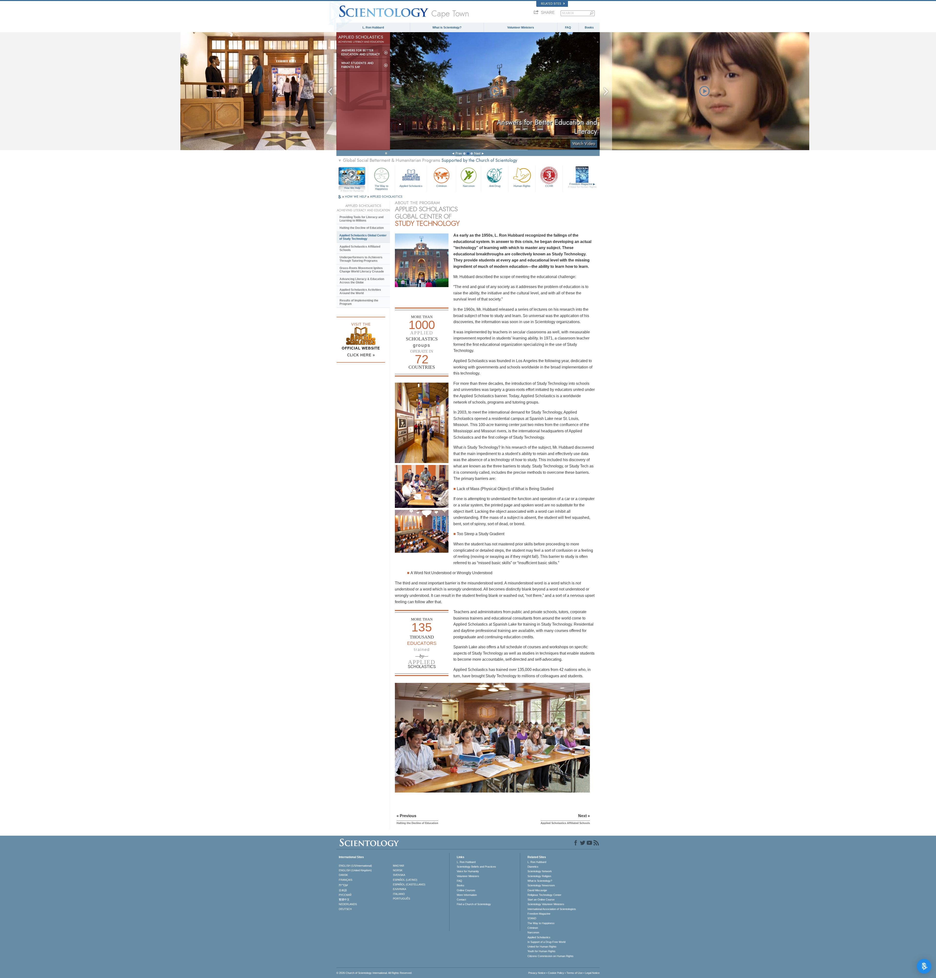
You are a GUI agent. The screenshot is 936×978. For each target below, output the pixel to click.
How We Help (352, 188)
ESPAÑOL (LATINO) (405, 879)
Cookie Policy (556, 972)
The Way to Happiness (381, 187)
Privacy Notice (537, 972)
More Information (467, 894)
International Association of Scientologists (551, 909)
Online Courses (466, 890)
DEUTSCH (345, 909)
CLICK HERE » (361, 355)
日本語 (343, 890)
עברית (343, 885)
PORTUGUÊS (401, 898)
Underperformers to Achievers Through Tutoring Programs (361, 259)
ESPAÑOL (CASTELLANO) (409, 884)
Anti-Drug (494, 185)
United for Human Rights (541, 946)
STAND (531, 918)
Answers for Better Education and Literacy (360, 52)
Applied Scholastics (411, 185)
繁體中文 (344, 899)
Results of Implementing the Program (359, 302)
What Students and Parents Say (357, 65)
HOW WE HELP (356, 196)
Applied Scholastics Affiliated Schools (360, 248)
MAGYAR (398, 865)
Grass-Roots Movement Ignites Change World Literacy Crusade (362, 269)
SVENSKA (399, 874)
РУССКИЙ (345, 894)
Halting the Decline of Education (362, 228)
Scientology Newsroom (541, 885)
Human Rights (522, 185)
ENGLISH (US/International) (355, 865)
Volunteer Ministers (520, 27)
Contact (461, 899)
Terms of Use (574, 972)
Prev (459, 153)
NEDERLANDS (348, 904)
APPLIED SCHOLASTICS (386, 196)
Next (477, 153)
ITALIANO (399, 893)
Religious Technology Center (544, 894)
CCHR (549, 185)
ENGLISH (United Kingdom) (355, 870)
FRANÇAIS (345, 879)
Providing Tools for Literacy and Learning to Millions (361, 218)
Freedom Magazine (582, 185)
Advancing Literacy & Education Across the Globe (362, 280)
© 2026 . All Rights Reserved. (374, 972)
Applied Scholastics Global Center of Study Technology (363, 237)
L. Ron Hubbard (373, 27)
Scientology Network (539, 871)
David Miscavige (537, 890)
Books (589, 27)
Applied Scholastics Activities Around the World (360, 291)
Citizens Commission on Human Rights (550, 956)
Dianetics (532, 866)
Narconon (469, 185)
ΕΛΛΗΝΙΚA (399, 889)
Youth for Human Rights (541, 951)
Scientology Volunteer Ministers (545, 904)
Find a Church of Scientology (474, 904)
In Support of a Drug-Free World (546, 941)
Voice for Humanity (468, 871)
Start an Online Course (541, 899)
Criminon (441, 185)
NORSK (397, 870)
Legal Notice (592, 972)
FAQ (568, 27)
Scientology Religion (539, 876)
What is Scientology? (446, 27)
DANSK (343, 874)
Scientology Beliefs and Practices (476, 866)
